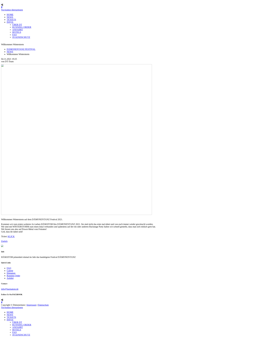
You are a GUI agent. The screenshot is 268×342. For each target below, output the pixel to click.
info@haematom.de (9, 289)
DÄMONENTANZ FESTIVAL (21, 49)
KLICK (11, 236)
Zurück (4, 241)
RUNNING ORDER (21, 27)
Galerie (10, 270)
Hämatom (11, 273)
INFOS (10, 22)
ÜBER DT (17, 24)
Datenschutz (43, 305)
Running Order (13, 275)
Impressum (31, 305)
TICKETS (11, 19)
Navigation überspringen (12, 10)
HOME (10, 14)
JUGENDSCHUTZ (21, 37)
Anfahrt (10, 278)
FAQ (14, 34)
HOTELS (16, 32)
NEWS (10, 17)
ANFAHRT (17, 29)
